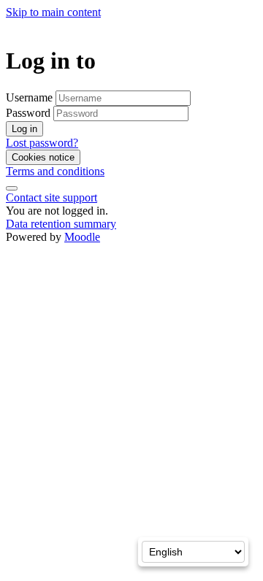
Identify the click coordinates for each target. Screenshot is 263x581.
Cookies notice (43, 157)
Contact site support (51, 197)
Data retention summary (61, 224)
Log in (24, 128)
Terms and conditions (55, 171)
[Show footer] (12, 188)
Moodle (82, 237)
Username (31, 97)
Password (28, 113)
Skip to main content (53, 12)
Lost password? (42, 142)
